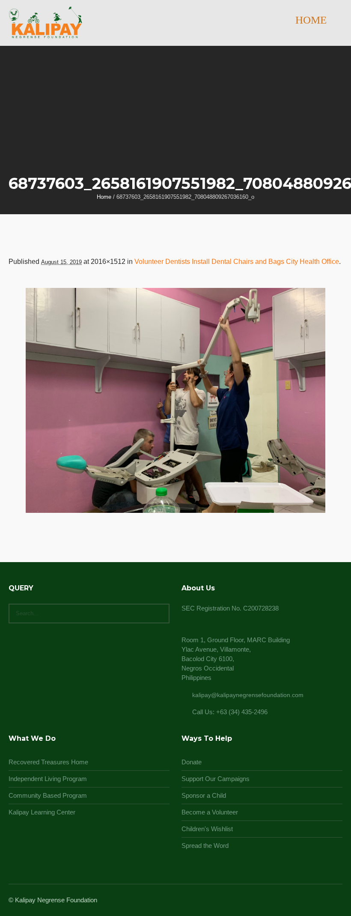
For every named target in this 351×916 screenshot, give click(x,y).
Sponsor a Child (203, 795)
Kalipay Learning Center (42, 812)
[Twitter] (326, 900)
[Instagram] (316, 900)
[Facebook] (305, 900)
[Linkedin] (295, 900)
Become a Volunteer (209, 812)
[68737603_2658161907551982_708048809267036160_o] (175, 400)
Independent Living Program (48, 778)
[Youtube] (336, 900)
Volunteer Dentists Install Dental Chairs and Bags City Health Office (236, 261)
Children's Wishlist (207, 828)
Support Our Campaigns (215, 778)
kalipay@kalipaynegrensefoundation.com (247, 694)
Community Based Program (48, 795)
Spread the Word (205, 845)
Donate (191, 762)
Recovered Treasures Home (48, 762)
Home (104, 197)
